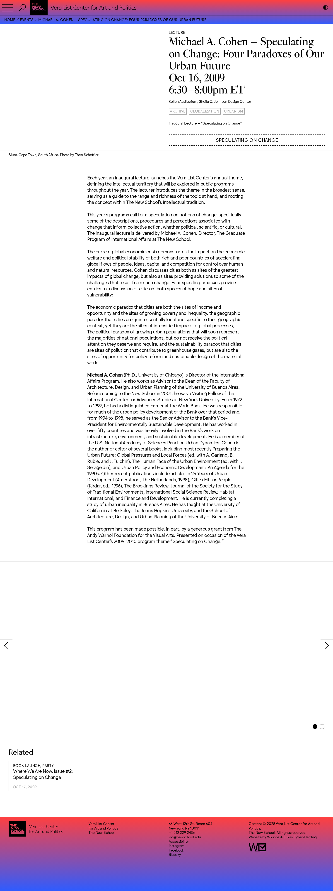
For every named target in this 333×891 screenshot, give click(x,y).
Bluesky (175, 854)
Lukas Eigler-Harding (300, 837)
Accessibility (179, 841)
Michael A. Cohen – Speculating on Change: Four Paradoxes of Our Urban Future (122, 19)
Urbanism (233, 111)
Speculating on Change (247, 139)
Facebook (176, 850)
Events (27, 19)
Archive (177, 111)
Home (9, 19)
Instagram (177, 845)
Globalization (204, 111)
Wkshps (273, 837)
